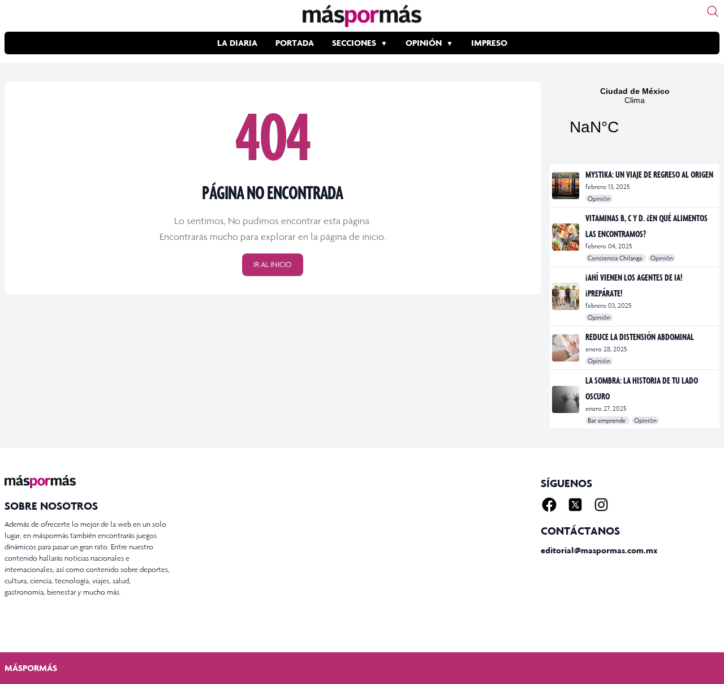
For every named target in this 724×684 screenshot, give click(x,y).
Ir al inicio (272, 264)
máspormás (31, 668)
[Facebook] (549, 504)
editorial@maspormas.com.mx (599, 550)
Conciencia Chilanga (616, 258)
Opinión (424, 42)
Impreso (489, 42)
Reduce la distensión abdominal (639, 336)
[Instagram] (601, 504)
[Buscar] (712, 11)
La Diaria (237, 42)
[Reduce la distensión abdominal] (566, 348)
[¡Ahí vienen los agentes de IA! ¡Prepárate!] (566, 296)
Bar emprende (607, 420)
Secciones (354, 42)
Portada (294, 42)
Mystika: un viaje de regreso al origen (649, 174)
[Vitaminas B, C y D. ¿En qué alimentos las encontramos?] (566, 237)
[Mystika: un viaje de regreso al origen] (566, 185)
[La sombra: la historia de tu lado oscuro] (566, 399)
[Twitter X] (575, 504)
